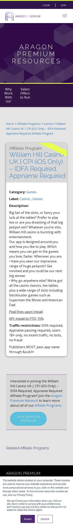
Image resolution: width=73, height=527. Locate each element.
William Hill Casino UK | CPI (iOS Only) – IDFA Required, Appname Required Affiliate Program (36, 128)
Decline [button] (45, 519)
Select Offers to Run (25, 93)
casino (25, 199)
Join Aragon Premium (28, 418)
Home (10, 124)
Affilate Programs (48, 405)
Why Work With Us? (8, 95)
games (37, 199)
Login (46, 5)
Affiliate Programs (29, 124)
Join (63, 5)
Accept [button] (27, 519)
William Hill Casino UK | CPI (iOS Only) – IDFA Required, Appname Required (37, 163)
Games (49, 124)
